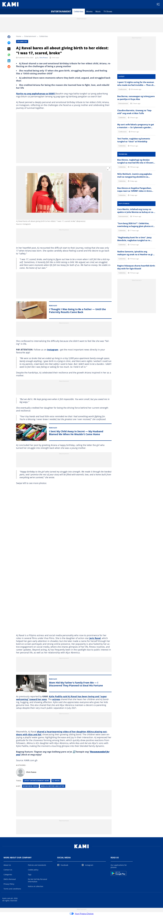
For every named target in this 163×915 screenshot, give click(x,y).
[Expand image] (108, 169)
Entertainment (61, 11)
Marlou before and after (52, 786)
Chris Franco (43, 58)
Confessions (122, 89)
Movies (89, 11)
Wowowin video (30, 786)
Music (98, 11)
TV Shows (108, 11)
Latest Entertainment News (36, 781)
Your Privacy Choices (84, 913)
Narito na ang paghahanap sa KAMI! (35, 93)
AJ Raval (56, 781)
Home (18, 36)
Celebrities (78, 11)
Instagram (52, 349)
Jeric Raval (95, 638)
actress (56, 699)
